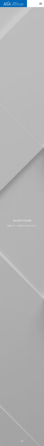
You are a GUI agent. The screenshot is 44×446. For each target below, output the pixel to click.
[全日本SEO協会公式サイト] (13, 3)
